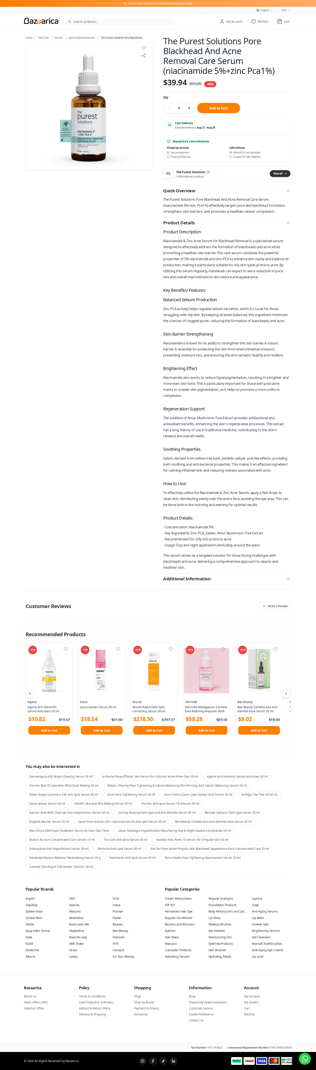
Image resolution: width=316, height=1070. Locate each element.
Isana (83, 702)
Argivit (30, 898)
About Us (30, 996)
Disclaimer (141, 1014)
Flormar (118, 911)
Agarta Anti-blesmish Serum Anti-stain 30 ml (237, 776)
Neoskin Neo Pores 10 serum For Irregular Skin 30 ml (192, 840)
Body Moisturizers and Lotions (229, 911)
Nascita (74, 905)
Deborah (118, 937)
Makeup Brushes (220, 924)
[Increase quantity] (189, 108)
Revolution (76, 918)
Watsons (75, 911)
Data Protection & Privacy (96, 1002)
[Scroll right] (286, 693)
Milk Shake (76, 944)
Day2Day (31, 905)
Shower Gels (260, 924)
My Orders (251, 1002)
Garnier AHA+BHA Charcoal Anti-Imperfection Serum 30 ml (69, 812)
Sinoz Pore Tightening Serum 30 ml (131, 794)
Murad (137, 702)
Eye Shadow (217, 931)
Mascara (170, 944)
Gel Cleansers (261, 937)
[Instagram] (142, 1061)
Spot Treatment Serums (82, 38)
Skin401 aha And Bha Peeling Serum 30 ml (103, 803)
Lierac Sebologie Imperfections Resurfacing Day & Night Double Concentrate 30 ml (174, 830)
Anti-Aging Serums (265, 911)
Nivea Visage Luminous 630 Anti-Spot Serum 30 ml (63, 794)
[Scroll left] (30, 693)
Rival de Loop (78, 937)
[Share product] (143, 56)
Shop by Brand (144, 1002)
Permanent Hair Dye (178, 911)
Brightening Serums (266, 931)
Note (29, 937)
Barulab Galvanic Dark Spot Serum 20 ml (232, 812)
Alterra (30, 956)
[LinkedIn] (173, 1061)
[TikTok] (163, 1061)
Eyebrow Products (221, 944)
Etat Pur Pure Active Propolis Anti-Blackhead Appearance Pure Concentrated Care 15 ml (209, 849)
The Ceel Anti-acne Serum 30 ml (125, 840)
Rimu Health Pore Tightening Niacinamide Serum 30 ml (203, 858)
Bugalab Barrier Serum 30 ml (49, 821)
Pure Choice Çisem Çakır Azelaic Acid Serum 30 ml (198, 794)
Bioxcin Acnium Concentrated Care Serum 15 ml (62, 840)
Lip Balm (258, 918)
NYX (115, 944)
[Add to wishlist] (143, 48)
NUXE (29, 944)
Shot (116, 898)
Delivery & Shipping (92, 1014)
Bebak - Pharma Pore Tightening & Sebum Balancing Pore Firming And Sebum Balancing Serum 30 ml (177, 785)
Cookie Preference (201, 1014)
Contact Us (196, 1020)
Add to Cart (218, 108)
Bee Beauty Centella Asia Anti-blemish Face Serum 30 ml (213, 821)
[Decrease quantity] (168, 108)
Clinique (118, 950)
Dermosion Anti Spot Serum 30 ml (132, 858)
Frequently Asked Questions (208, 1002)
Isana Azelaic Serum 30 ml (47, 803)
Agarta (32, 702)
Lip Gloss (215, 918)
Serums (58, 38)
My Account (252, 996)
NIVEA (30, 924)
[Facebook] (153, 1061)
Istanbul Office (34, 1008)
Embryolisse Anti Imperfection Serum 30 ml (59, 849)
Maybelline (76, 931)
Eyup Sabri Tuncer (38, 931)
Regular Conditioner (178, 918)
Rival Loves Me (79, 924)
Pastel (117, 918)
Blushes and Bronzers (180, 924)
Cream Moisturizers (178, 898)
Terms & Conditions (92, 996)
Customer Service (201, 1008)
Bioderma (32, 950)
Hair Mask (171, 937)
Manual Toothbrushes (267, 944)
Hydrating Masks (220, 956)
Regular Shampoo (221, 898)
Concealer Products (178, 950)
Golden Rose (34, 911)
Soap (255, 905)
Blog (192, 996)
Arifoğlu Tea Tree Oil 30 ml (259, 794)
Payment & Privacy (146, 1008)
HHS (72, 898)
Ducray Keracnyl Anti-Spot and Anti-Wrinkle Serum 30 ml (156, 812)
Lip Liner (258, 956)
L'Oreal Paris (34, 918)
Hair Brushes (217, 950)
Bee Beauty (245, 702)
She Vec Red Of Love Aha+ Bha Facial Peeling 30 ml (63, 785)
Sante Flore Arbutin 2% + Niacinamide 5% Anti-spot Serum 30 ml (122, 821)
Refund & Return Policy (94, 1008)
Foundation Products (223, 905)
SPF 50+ (170, 905)
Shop (137, 996)
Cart (247, 1008)
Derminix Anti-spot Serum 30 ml (119, 849)
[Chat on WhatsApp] (305, 1059)
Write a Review (278, 606)
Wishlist (249, 1014)
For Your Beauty (123, 956)
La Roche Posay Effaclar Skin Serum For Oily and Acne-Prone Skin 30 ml (150, 776)
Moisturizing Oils (220, 937)
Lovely (73, 956)
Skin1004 (191, 702)
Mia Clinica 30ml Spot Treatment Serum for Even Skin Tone (69, 830)
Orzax (73, 950)
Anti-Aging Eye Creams (267, 950)
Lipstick (257, 898)
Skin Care (43, 38)
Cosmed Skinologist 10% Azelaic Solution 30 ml (61, 867)
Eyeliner (170, 931)
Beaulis (118, 924)
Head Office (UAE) (36, 1002)
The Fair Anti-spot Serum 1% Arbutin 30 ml (170, 803)
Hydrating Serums (177, 956)
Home (29, 38)
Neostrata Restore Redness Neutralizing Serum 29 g (64, 858)
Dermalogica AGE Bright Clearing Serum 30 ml (61, 776)
